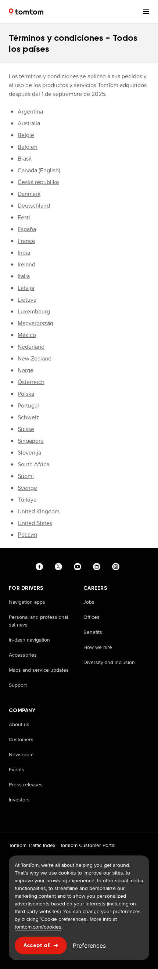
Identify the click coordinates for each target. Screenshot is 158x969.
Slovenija (29, 452)
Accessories (23, 654)
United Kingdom (39, 511)
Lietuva (27, 299)
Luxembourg (34, 311)
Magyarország (35, 323)
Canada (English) (39, 170)
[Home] (26, 12)
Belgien (27, 147)
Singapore (31, 441)
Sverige (27, 488)
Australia (29, 123)
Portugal (28, 405)
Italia (24, 276)
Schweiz (28, 417)
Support (18, 685)
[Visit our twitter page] (60, 566)
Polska (26, 394)
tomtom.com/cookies (38, 926)
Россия (27, 535)
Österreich (31, 382)
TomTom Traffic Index (32, 845)
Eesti (24, 217)
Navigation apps (27, 602)
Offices (91, 617)
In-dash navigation (29, 639)
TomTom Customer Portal (87, 845)
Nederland (31, 346)
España (27, 229)
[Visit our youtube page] (79, 566)
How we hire (97, 647)
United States (35, 523)
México (27, 335)
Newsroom (21, 754)
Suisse (26, 429)
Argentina (30, 111)
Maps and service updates (39, 670)
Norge (25, 370)
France (26, 241)
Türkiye (27, 499)
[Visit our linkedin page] (98, 566)
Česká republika (38, 182)
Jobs (88, 602)
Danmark (29, 194)
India (24, 252)
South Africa (33, 464)
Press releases (26, 784)
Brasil (25, 158)
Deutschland (34, 205)
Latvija (26, 288)
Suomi (26, 476)
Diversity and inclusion (109, 662)
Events (16, 769)
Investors (19, 799)
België (26, 135)
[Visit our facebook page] (41, 566)
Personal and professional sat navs (38, 620)
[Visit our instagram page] (117, 566)
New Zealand (34, 358)
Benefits (92, 632)
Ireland (26, 264)
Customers (21, 739)
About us (19, 724)
